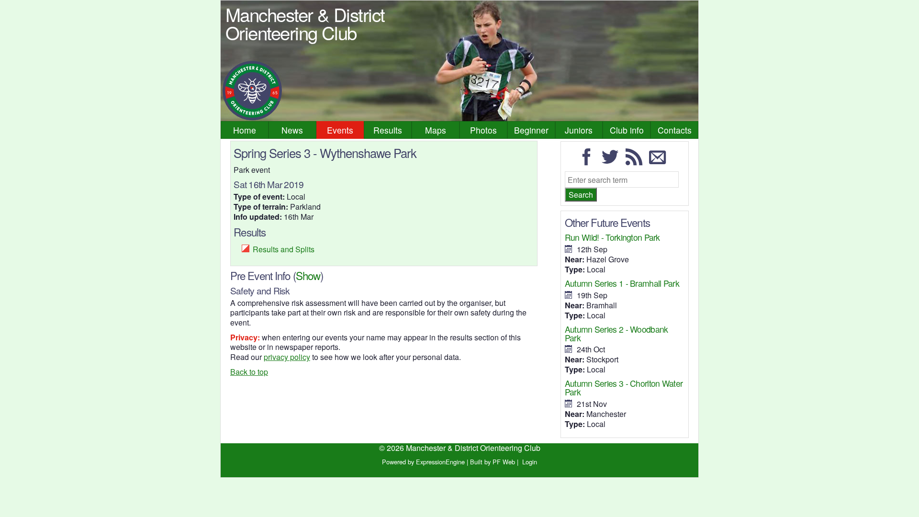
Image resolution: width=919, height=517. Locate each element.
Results (387, 130)
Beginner (531, 130)
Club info (627, 130)
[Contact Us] (660, 161)
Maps (435, 130)
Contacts (675, 130)
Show (308, 275)
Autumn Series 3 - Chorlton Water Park (624, 387)
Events (340, 130)
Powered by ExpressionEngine (423, 461)
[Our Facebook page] (589, 161)
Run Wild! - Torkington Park (612, 237)
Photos (483, 130)
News (292, 130)
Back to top (249, 371)
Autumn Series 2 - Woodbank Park (616, 333)
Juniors (579, 130)
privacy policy (287, 356)
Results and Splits (283, 249)
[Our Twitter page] (613, 161)
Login (529, 461)
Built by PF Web (492, 461)
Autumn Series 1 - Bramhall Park (622, 283)
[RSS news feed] (637, 161)
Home (244, 130)
